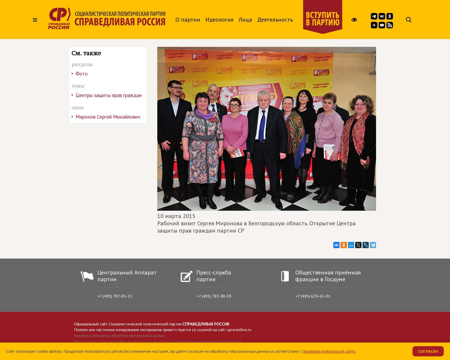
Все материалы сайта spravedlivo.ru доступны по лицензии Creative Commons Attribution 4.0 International (158, 341)
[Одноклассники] (344, 245)
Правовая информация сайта (328, 351)
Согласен (428, 351)
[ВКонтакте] (336, 245)
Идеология (219, 19)
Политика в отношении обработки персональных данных (119, 335)
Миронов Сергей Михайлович (108, 117)
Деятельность (275, 19)
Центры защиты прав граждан (109, 95)
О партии (188, 19)
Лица (245, 19)
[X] (358, 245)
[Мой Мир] (351, 245)
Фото (82, 73)
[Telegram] (373, 245)
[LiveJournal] (365, 245)
